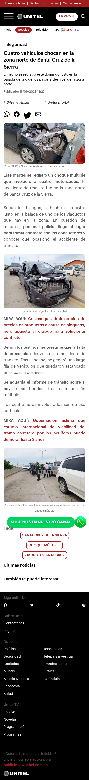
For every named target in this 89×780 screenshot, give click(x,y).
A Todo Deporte (16, 679)
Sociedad (11, 664)
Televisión (42, 29)
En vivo (65, 16)
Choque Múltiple (44, 545)
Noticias (23, 29)
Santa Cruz (37, 3)
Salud (8, 694)
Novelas (10, 719)
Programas (12, 734)
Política (10, 649)
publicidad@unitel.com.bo (26, 765)
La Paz (54, 3)
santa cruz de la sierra (44, 535)
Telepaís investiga (58, 656)
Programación (15, 727)
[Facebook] (17, 114)
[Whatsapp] (7, 114)
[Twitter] (27, 115)
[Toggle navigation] (8, 17)
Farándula (52, 679)
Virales (49, 671)
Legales (10, 631)
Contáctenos (14, 623)
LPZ (57, 30)
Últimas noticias (14, 3)
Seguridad (12, 656)
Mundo (9, 671)
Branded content (57, 664)
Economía (12, 686)
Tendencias (53, 649)
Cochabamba (72, 3)
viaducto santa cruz (44, 555)
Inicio (7, 29)
